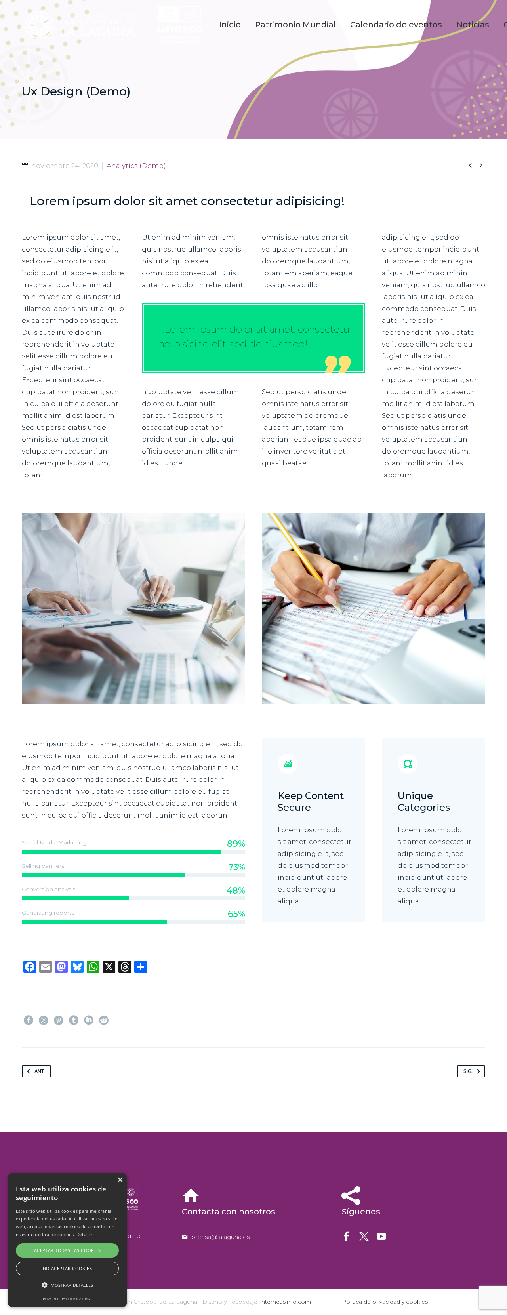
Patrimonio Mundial (295, 24)
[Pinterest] (58, 1020)
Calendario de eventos (396, 24)
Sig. (468, 1071)
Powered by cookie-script (67, 1299)
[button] (67, 1285)
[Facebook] (28, 1020)
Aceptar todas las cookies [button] (67, 1250)
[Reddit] (104, 1020)
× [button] (120, 1180)
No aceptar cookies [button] (67, 1268)
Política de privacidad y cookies (385, 1301)
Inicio (230, 24)
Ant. (39, 1071)
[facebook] (346, 1236)
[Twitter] (43, 1020)
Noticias (472, 24)
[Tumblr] (73, 1020)
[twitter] (364, 1236)
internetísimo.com (285, 1301)
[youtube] (381, 1236)
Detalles (84, 1234)
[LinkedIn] (88, 1020)
